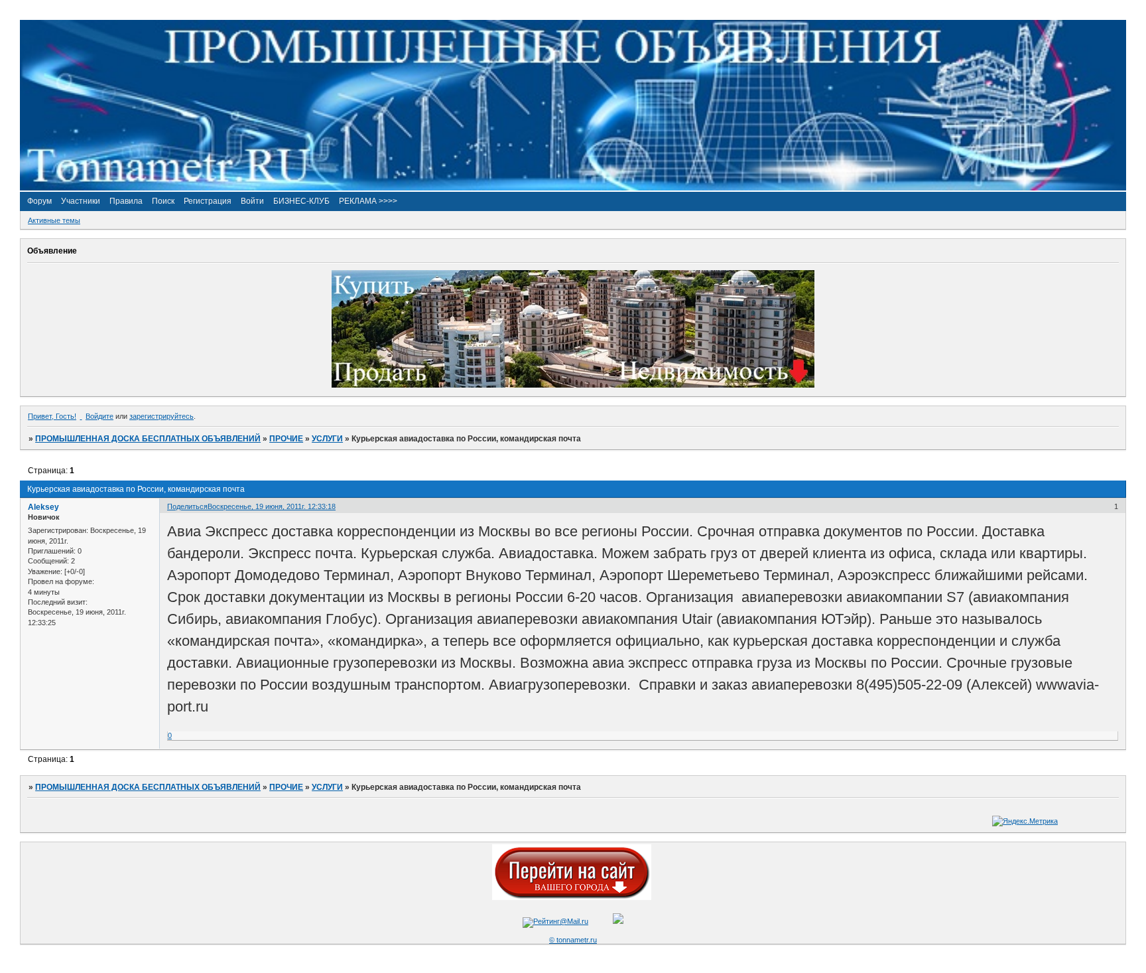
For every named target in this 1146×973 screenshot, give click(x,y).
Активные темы (54, 220)
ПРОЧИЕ (286, 438)
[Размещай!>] (573, 385)
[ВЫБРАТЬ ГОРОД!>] (571, 897)
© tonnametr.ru (573, 940)
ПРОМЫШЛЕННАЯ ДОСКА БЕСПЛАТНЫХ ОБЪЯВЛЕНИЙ (148, 438)
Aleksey (43, 507)
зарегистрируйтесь (161, 416)
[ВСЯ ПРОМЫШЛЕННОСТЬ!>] (573, 188)
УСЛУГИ (327, 438)
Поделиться (187, 506)
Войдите (99, 416)
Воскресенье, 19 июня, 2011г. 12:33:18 (272, 506)
